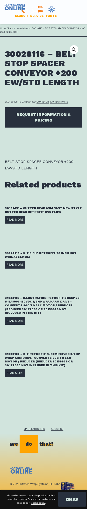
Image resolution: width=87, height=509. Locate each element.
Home (3, 28)
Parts (11, 28)
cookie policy (38, 503)
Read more (15, 219)
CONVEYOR (42, 101)
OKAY (72, 499)
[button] (74, 49)
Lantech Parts (23, 28)
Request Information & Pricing (43, 117)
